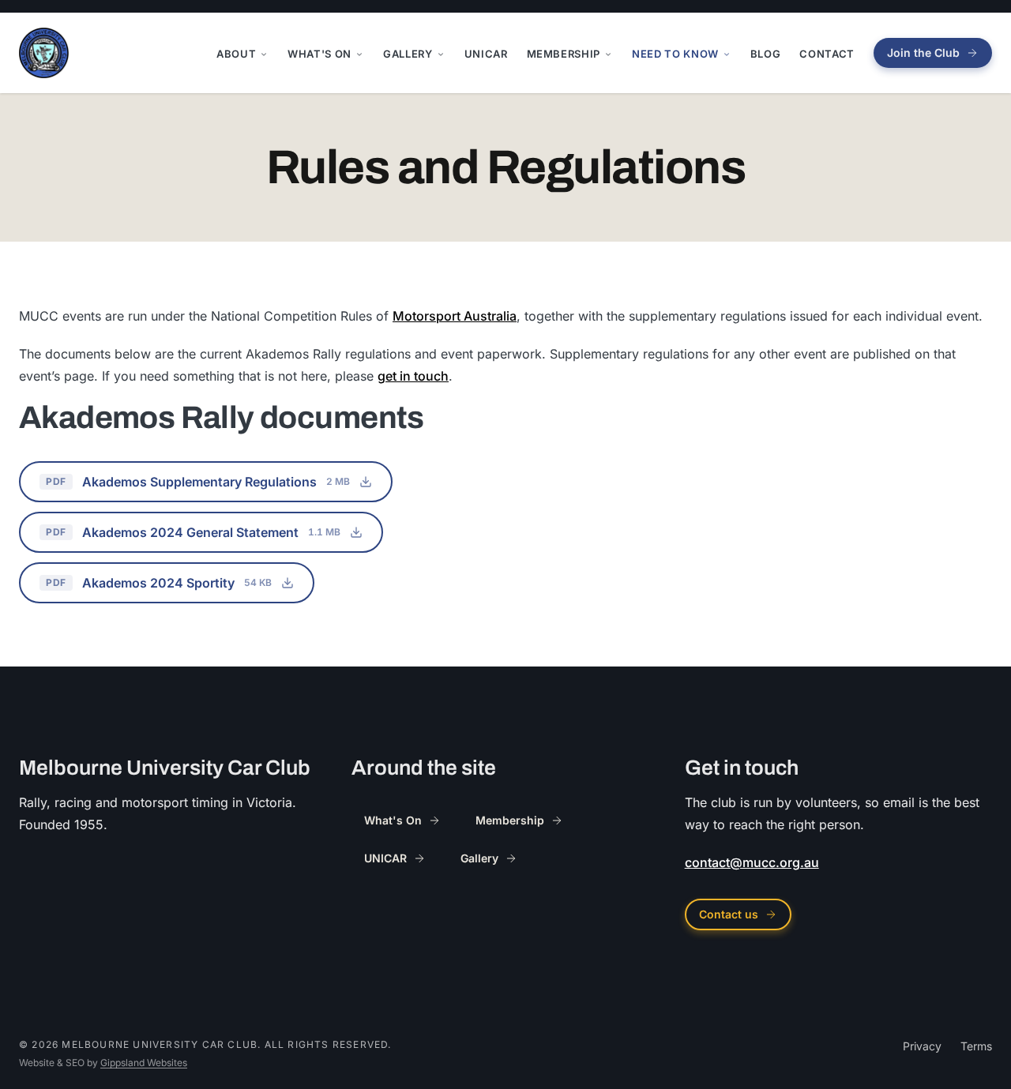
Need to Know (675, 53)
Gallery (408, 53)
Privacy (922, 1046)
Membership (564, 53)
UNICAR (486, 53)
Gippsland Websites (143, 1062)
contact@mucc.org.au (752, 862)
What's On (319, 53)
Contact (827, 53)
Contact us (728, 914)
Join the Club (923, 52)
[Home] (44, 53)
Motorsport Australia (455, 316)
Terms (976, 1046)
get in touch (413, 376)
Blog (765, 53)
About (236, 53)
